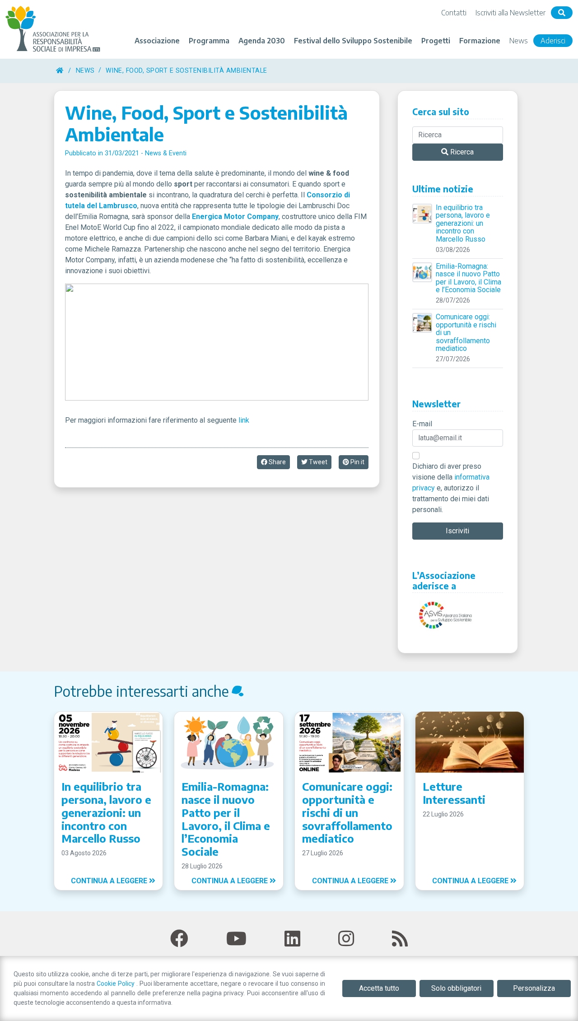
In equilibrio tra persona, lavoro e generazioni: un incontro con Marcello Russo (463, 223)
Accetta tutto (379, 988)
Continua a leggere (110, 880)
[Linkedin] (292, 939)
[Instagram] (346, 939)
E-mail (422, 424)
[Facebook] (179, 939)
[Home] (60, 71)
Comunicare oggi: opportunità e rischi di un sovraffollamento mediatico (466, 333)
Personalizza (534, 988)
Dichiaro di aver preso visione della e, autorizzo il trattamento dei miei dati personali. (450, 488)
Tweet (317, 462)
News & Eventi (165, 153)
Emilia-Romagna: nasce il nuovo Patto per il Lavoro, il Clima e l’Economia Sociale (468, 278)
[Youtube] (236, 939)
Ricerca (461, 152)
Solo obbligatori (456, 988)
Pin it (356, 462)
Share (276, 462)
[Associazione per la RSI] (54, 29)
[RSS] (400, 939)
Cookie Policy (116, 983)
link (243, 420)
